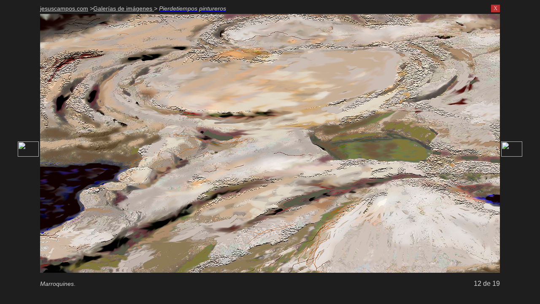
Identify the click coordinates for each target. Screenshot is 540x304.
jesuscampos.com (64, 8)
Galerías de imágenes (123, 8)
